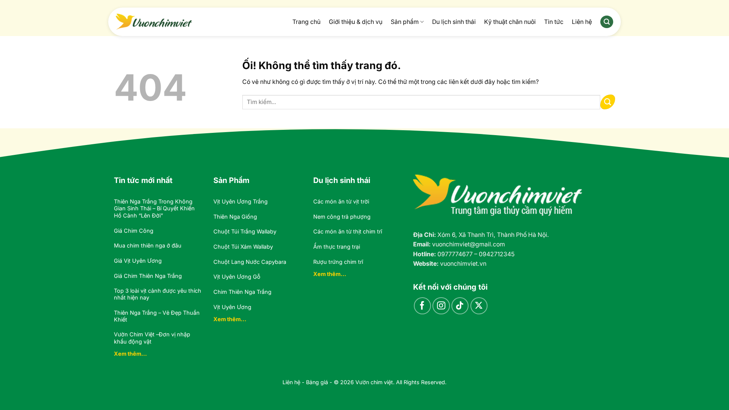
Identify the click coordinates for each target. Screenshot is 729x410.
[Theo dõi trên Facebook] (422, 305)
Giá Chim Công (133, 230)
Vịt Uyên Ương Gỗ (236, 276)
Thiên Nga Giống (235, 216)
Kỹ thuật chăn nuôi (510, 21)
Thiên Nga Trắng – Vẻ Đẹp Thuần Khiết (157, 316)
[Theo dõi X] (479, 305)
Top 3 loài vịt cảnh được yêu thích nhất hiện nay (157, 294)
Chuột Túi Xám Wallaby (243, 246)
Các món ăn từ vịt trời (341, 201)
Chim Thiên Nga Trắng (242, 292)
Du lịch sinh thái (454, 21)
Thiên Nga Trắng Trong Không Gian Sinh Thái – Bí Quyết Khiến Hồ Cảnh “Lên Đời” (154, 208)
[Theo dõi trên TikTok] (460, 305)
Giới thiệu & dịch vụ (355, 21)
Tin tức (553, 21)
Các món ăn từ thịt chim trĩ (347, 231)
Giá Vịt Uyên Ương (138, 260)
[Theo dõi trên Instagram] (441, 305)
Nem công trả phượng (342, 216)
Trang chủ (306, 21)
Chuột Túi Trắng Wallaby (244, 231)
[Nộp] (607, 102)
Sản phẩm (405, 21)
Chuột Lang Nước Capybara (249, 262)
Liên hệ (582, 21)
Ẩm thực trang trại (336, 246)
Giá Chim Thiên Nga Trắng (148, 276)
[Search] (606, 22)
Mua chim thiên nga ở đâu (147, 245)
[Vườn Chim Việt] (154, 22)
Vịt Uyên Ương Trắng (240, 201)
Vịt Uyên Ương (232, 307)
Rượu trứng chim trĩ (338, 262)
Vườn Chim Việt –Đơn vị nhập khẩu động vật (152, 338)
